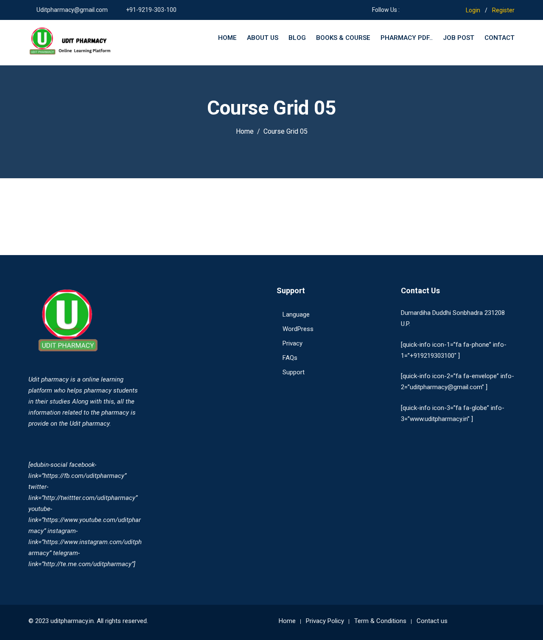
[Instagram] (430, 9)
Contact (499, 38)
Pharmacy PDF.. (407, 38)
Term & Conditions (380, 621)
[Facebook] (405, 9)
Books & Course (343, 38)
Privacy (292, 343)
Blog (297, 38)
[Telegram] (455, 9)
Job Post (458, 38)
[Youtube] (418, 9)
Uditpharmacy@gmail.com (72, 9)
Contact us (432, 621)
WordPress (298, 329)
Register (503, 10)
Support (294, 372)
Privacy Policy (325, 621)
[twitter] (442, 9)
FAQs (290, 358)
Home (227, 38)
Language (296, 314)
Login (473, 10)
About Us (262, 38)
